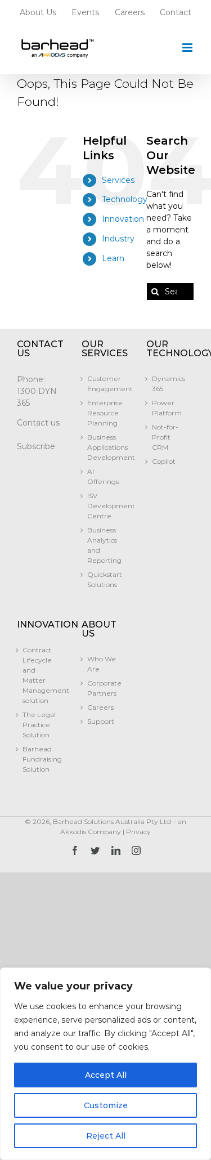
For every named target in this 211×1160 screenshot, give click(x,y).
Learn (113, 258)
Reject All (105, 1136)
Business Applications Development (105, 447)
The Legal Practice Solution (39, 724)
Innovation (123, 219)
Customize (106, 1105)
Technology (124, 199)
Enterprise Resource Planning (105, 412)
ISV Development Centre (105, 505)
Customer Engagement (105, 383)
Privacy (138, 831)
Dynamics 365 (168, 383)
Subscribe (36, 446)
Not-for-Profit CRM (165, 437)
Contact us (38, 423)
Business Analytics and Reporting (104, 545)
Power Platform (167, 407)
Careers (100, 707)
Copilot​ (164, 461)
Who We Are (101, 664)
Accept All (106, 1075)
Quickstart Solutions (104, 579)
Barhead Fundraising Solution (41, 759)
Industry (118, 239)
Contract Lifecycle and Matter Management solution (41, 675)
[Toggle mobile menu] (188, 47)
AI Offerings (103, 476)
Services (118, 180)
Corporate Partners (104, 688)
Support (100, 721)
